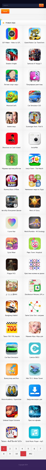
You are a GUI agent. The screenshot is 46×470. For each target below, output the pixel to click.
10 (17, 453)
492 (30, 453)
